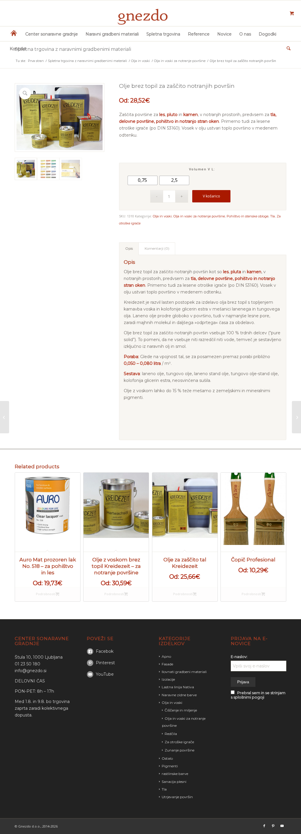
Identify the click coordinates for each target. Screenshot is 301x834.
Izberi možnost (47, 594)
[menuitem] (13, 33)
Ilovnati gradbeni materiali (184, 671)
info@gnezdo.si (30, 670)
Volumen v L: (202, 169)
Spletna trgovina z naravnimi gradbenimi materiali (73, 49)
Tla (272, 216)
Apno (166, 656)
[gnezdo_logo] (150, 13)
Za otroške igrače (179, 742)
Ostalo (167, 758)
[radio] (142, 180)
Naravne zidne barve (179, 695)
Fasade (167, 664)
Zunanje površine (179, 750)
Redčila (171, 733)
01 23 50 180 (27, 664)
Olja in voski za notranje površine (199, 216)
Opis (129, 248)
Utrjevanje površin (177, 797)
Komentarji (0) (157, 248)
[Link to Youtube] (281, 825)
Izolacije (168, 679)
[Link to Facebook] (264, 825)
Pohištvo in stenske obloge (247, 216)
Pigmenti (170, 766)
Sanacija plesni (174, 781)
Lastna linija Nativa (178, 687)
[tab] (129, 248)
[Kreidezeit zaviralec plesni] (4, 417)
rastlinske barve (175, 773)
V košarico (211, 196)
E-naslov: (239, 657)
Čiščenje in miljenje (181, 710)
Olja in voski (162, 216)
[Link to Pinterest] (273, 825)
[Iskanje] (286, 48)
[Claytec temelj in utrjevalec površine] (296, 417)
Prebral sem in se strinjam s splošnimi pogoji (258, 695)
